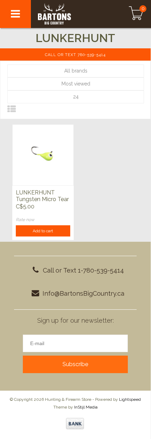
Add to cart (43, 230)
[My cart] (136, 14)
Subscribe (75, 364)
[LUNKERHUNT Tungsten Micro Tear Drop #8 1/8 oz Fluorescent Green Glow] (43, 154)
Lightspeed (130, 399)
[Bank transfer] (75, 423)
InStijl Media (86, 407)
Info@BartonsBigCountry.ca (83, 293)
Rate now (25, 219)
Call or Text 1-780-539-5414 (83, 270)
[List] (11, 109)
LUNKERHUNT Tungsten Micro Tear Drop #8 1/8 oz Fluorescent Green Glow (42, 196)
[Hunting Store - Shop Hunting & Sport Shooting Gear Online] (69, 14)
